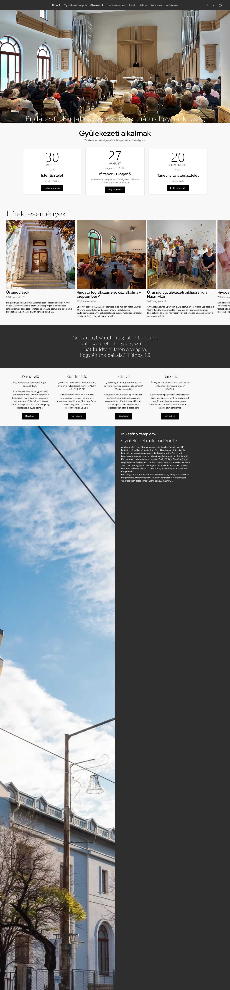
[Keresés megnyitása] (206, 5)
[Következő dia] (226, 66)
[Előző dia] (4, 66)
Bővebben (30, 415)
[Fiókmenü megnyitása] (213, 5)
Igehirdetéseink (52, 188)
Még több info (115, 189)
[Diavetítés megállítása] (105, 119)
